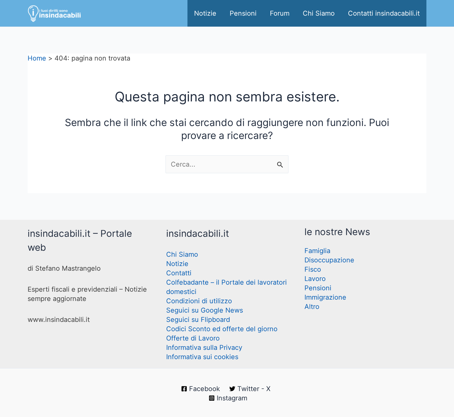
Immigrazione (325, 297)
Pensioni (243, 13)
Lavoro (315, 279)
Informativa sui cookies (202, 357)
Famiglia (317, 251)
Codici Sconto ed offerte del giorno (222, 329)
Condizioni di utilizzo (199, 301)
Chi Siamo (319, 13)
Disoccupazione (329, 260)
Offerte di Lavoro (193, 338)
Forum (279, 13)
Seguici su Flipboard (198, 320)
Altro (311, 307)
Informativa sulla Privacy (204, 347)
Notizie (205, 13)
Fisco (312, 269)
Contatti (178, 273)
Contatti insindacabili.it (384, 13)
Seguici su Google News (204, 310)
